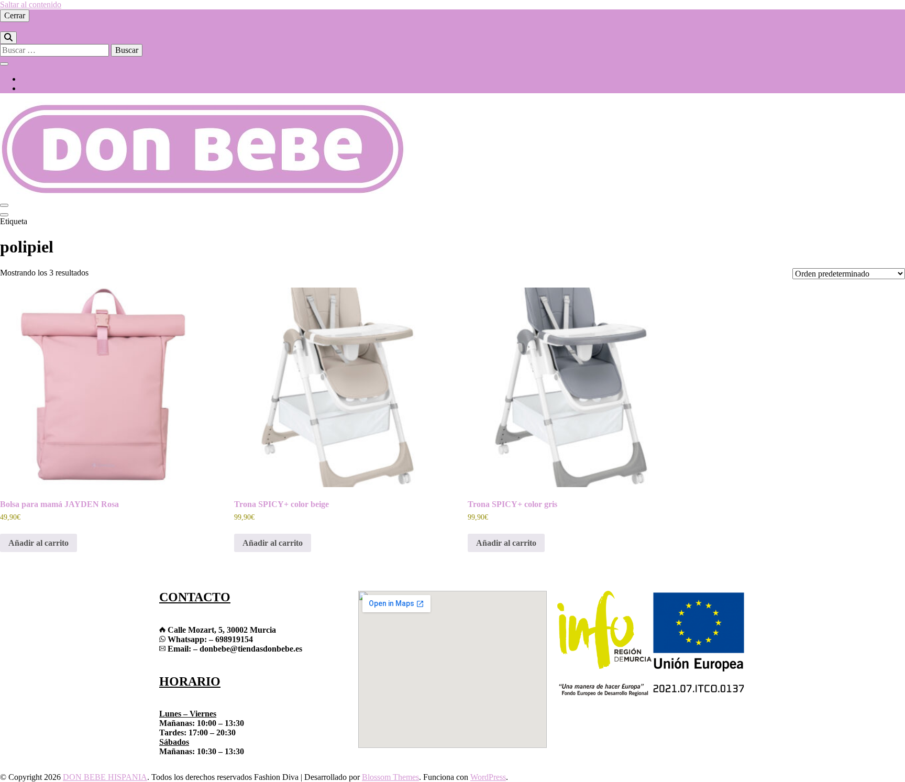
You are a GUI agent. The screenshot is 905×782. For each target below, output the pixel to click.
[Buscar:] (55, 50)
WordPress (488, 777)
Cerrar (14, 15)
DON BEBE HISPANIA (105, 777)
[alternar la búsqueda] (8, 37)
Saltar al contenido (30, 4)
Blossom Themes (390, 777)
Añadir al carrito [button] (38, 542)
